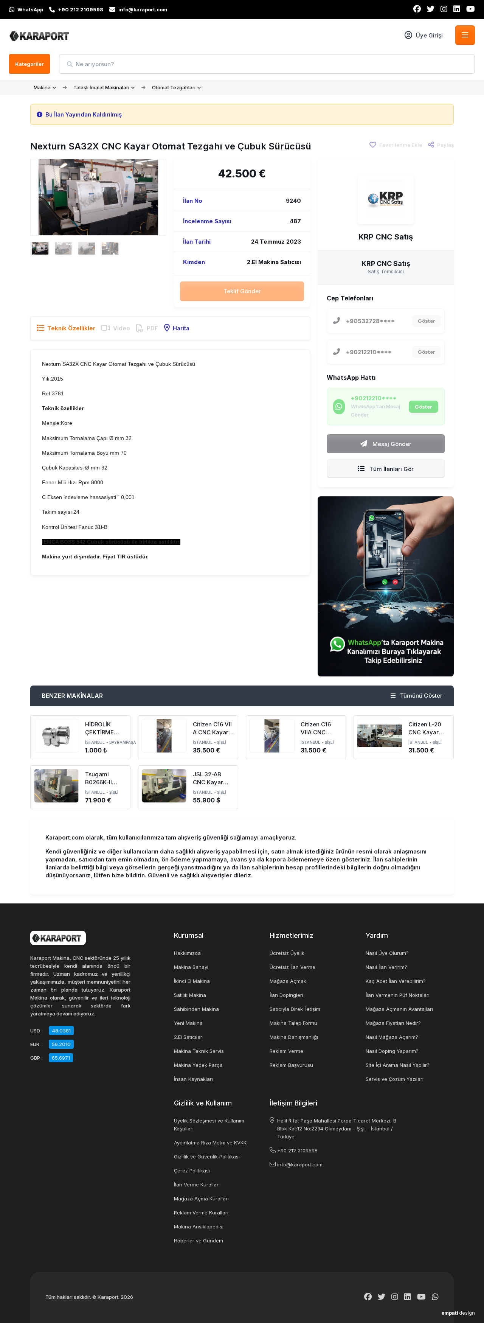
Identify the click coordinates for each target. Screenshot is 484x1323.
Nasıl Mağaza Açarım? (392, 1037)
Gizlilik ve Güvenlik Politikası (207, 1157)
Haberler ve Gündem (198, 1240)
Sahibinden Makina (196, 1009)
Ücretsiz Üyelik (287, 953)
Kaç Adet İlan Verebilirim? (396, 981)
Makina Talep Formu (293, 1023)
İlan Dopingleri (286, 995)
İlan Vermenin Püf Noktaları (398, 995)
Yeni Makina (188, 1023)
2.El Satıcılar (188, 1037)
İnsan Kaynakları (193, 1079)
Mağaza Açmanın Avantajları (399, 1009)
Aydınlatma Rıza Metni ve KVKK (210, 1143)
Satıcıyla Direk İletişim (295, 1009)
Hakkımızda (187, 953)
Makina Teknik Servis (199, 1051)
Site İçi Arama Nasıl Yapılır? (398, 1065)
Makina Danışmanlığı (294, 1037)
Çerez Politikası (192, 1171)
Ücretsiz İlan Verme (292, 967)
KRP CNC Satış (385, 237)
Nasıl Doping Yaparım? (392, 1051)
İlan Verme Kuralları (197, 1185)
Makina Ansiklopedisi (198, 1227)
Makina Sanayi (191, 967)
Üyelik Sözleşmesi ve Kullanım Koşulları (209, 1125)
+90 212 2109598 (297, 1150)
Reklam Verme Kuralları (201, 1213)
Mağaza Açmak (288, 981)
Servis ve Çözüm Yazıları (395, 1079)
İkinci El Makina (192, 981)
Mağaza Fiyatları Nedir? (393, 1023)
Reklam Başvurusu (291, 1065)
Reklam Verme (286, 1051)
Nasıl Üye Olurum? (387, 953)
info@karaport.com (300, 1164)
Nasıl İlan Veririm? (386, 967)
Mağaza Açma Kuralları (201, 1199)
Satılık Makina (190, 995)
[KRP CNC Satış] (386, 199)
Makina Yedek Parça (198, 1065)
